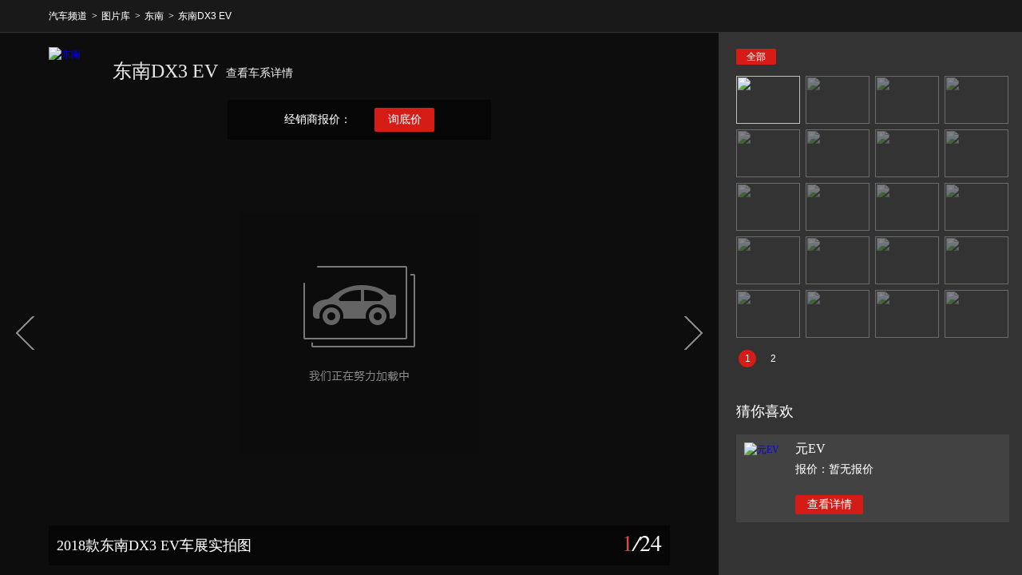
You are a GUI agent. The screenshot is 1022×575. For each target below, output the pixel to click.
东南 (154, 16)
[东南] (73, 71)
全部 (756, 56)
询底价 (405, 119)
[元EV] (761, 449)
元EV (810, 448)
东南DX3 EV (205, 16)
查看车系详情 (259, 73)
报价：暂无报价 (834, 469)
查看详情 (829, 504)
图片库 (115, 16)
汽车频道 (68, 16)
